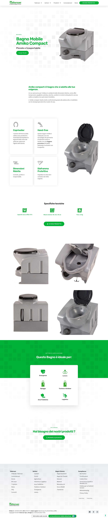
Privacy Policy (84, 493)
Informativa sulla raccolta (40, 516)
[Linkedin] (89, 511)
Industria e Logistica (40, 481)
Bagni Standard (61, 474)
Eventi (36, 476)
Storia (13, 479)
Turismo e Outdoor (40, 487)
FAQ (12, 489)
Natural (59, 479)
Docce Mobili (61, 487)
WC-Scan (14, 481)
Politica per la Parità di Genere (86, 487)
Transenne (60, 489)
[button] (54, 224)
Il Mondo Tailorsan (17, 474)
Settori (47, 3)
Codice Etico (83, 479)
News (76, 3)
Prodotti (56, 3)
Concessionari (68, 3)
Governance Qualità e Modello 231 (86, 482)
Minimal (59, 481)
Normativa (83, 474)
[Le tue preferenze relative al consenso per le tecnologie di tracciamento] (105, 515)
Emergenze (37, 489)
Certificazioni (84, 476)
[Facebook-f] (93, 511)
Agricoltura (37, 479)
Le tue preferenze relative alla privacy (60, 516)
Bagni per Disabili (62, 476)
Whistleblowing (84, 490)
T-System (14, 484)
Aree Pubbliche (38, 484)
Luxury (36, 492)
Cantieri (36, 474)
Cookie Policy (81, 498)
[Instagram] (97, 511)
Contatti (14, 492)
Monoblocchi (61, 484)
